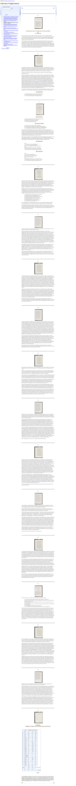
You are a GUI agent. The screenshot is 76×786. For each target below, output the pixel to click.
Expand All (7, 48)
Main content (7, 0)
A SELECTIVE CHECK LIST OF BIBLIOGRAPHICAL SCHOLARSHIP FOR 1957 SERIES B (11, 45)
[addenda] (7, 47)
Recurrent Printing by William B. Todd (9, 32)
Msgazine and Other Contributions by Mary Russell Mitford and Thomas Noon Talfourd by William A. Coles (10, 39)
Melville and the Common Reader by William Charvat (11, 19)
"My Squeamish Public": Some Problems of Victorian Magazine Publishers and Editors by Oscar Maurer (11, 18)
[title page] (6, 14)
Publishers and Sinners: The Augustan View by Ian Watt (11, 16)
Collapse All (3, 48)
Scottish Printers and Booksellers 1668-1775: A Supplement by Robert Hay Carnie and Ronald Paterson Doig (11, 29)
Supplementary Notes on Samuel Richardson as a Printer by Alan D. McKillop (10, 36)
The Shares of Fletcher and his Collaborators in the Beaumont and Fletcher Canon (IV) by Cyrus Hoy (10, 24)
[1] (26, 36)
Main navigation (12, 0)
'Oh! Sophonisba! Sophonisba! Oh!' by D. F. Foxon (10, 35)
